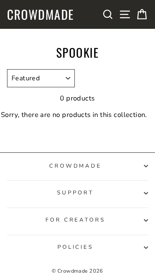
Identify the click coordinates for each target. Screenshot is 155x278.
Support (75, 192)
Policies (75, 247)
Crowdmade (40, 14)
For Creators (75, 220)
